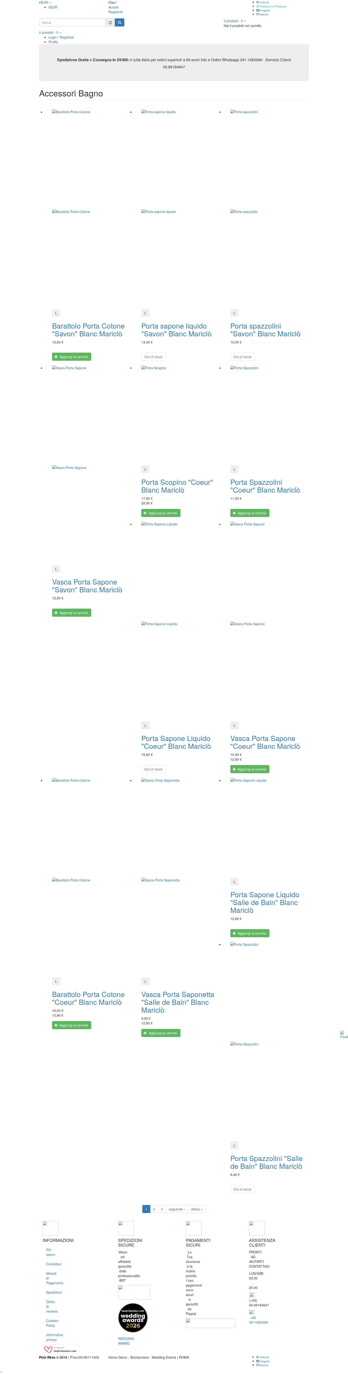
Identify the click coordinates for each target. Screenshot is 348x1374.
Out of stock (153, 356)
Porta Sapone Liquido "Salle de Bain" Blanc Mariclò (264, 902)
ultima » (197, 1209)
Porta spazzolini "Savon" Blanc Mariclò (265, 329)
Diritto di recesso (50, 1306)
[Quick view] (56, 313)
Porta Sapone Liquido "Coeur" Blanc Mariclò (176, 742)
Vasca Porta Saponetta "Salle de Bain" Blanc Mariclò (177, 1002)
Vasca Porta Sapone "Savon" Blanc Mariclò (87, 585)
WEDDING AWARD (126, 1341)
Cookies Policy (50, 1323)
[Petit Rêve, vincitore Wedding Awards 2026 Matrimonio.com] (133, 1317)
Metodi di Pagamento (50, 1278)
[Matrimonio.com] (61, 1349)
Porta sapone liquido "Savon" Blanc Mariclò (176, 329)
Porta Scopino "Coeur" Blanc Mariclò (177, 486)
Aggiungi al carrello (73, 356)
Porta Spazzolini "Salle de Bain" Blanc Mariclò (266, 1162)
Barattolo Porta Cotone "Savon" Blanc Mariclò (88, 329)
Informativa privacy (50, 1337)
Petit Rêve (47, 1357)
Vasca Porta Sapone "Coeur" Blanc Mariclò (265, 742)
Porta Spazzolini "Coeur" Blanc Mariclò (265, 486)
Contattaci (50, 1263)
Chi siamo (50, 1252)
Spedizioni (50, 1292)
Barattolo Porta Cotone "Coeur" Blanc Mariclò (88, 998)
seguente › (177, 1209)
